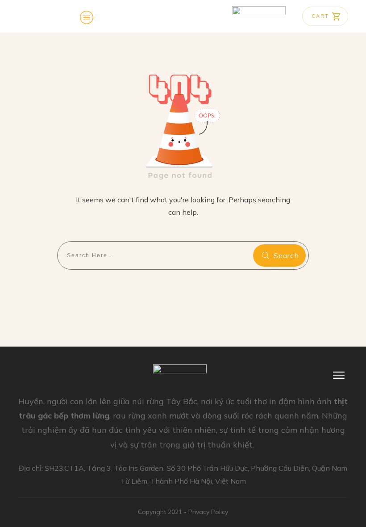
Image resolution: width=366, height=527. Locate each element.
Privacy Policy (208, 512)
